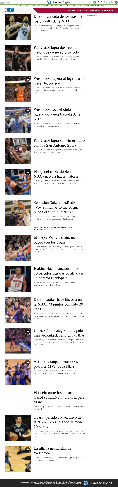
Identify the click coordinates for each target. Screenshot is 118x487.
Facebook (104, 2)
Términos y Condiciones (38, 482)
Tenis (51, 6)
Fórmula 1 (62, 6)
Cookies (49, 482)
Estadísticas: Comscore (60, 483)
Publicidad (64, 482)
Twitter (106, 2)
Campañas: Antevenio (51, 483)
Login (116, 2)
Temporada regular (77, 10)
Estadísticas (56, 482)
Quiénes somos (23, 482)
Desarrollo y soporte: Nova (76, 483)
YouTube (112, 2)
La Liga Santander (24, 6)
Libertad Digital (59, 2)
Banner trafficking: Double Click (40, 483)
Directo (99, 2)
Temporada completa (100, 10)
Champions (33, 6)
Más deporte (100, 6)
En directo (81, 6)
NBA (47, 6)
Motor (56, 6)
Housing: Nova (68, 483)
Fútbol (15, 6)
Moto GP (69, 6)
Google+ (109, 2)
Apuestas (93, 6)
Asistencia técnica (75, 482)
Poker (87, 6)
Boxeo (74, 6)
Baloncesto (41, 6)
